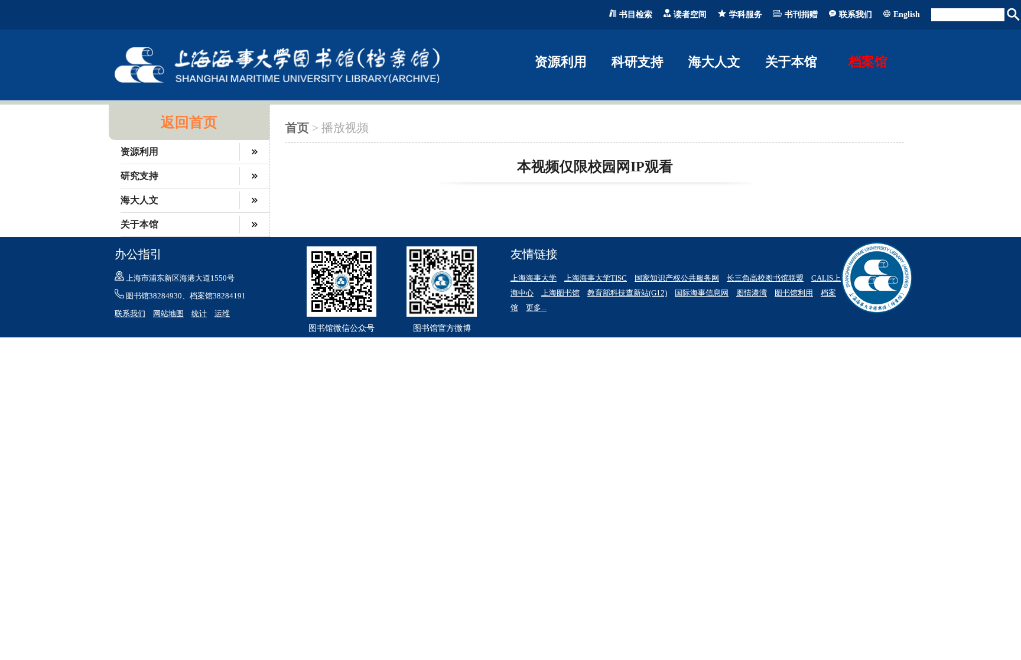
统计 (199, 313)
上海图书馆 (560, 292)
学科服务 (745, 14)
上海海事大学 (533, 278)
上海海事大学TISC (595, 278)
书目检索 (635, 14)
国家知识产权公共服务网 (677, 278)
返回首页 (189, 122)
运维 (222, 313)
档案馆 (867, 61)
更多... (536, 307)
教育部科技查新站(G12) (627, 292)
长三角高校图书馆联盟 (765, 278)
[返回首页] (277, 80)
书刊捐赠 (801, 14)
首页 (297, 127)
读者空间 (690, 14)
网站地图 (168, 313)
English (906, 14)
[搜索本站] (1014, 15)
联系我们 (855, 14)
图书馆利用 (794, 292)
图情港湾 (751, 292)
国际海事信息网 (702, 292)
